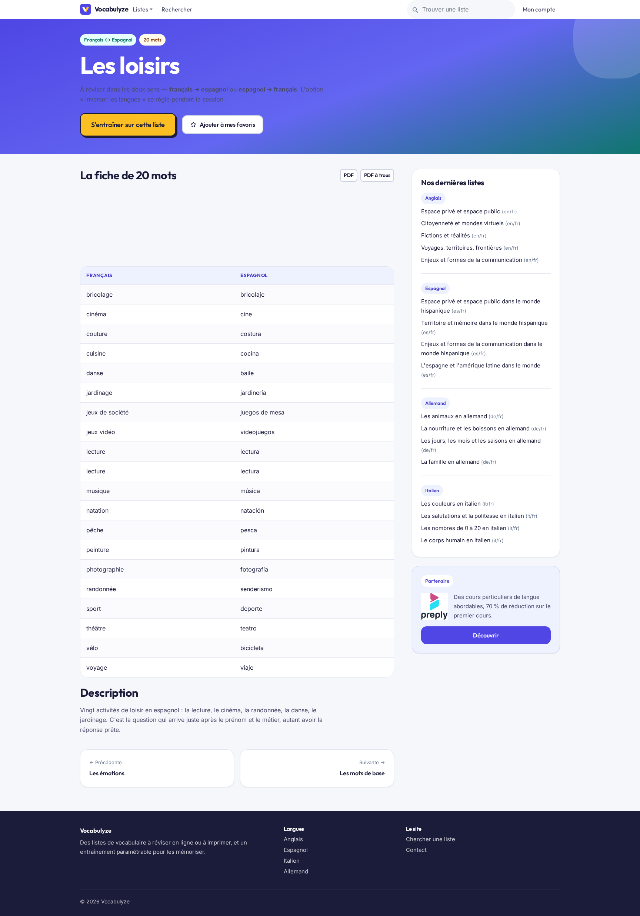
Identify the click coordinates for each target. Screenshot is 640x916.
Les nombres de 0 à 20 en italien (470, 528)
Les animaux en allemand (462, 416)
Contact (416, 849)
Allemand (296, 871)
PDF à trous (377, 175)
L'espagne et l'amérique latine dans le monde (480, 370)
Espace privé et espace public (469, 211)
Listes (140, 9)
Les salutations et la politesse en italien (479, 515)
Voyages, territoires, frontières (470, 247)
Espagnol (296, 849)
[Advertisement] (237, 227)
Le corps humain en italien (462, 540)
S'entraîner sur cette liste (128, 124)
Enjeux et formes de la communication (480, 259)
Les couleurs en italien (457, 503)
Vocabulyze (111, 9)
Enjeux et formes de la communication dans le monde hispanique (482, 348)
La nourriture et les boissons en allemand (483, 428)
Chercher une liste (430, 839)
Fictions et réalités (454, 235)
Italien (292, 860)
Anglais (293, 839)
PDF (349, 175)
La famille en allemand (458, 461)
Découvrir (486, 635)
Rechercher (177, 9)
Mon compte (539, 9)
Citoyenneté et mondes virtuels (470, 223)
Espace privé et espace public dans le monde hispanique (480, 306)
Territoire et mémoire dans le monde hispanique (484, 327)
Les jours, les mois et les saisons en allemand (481, 445)
